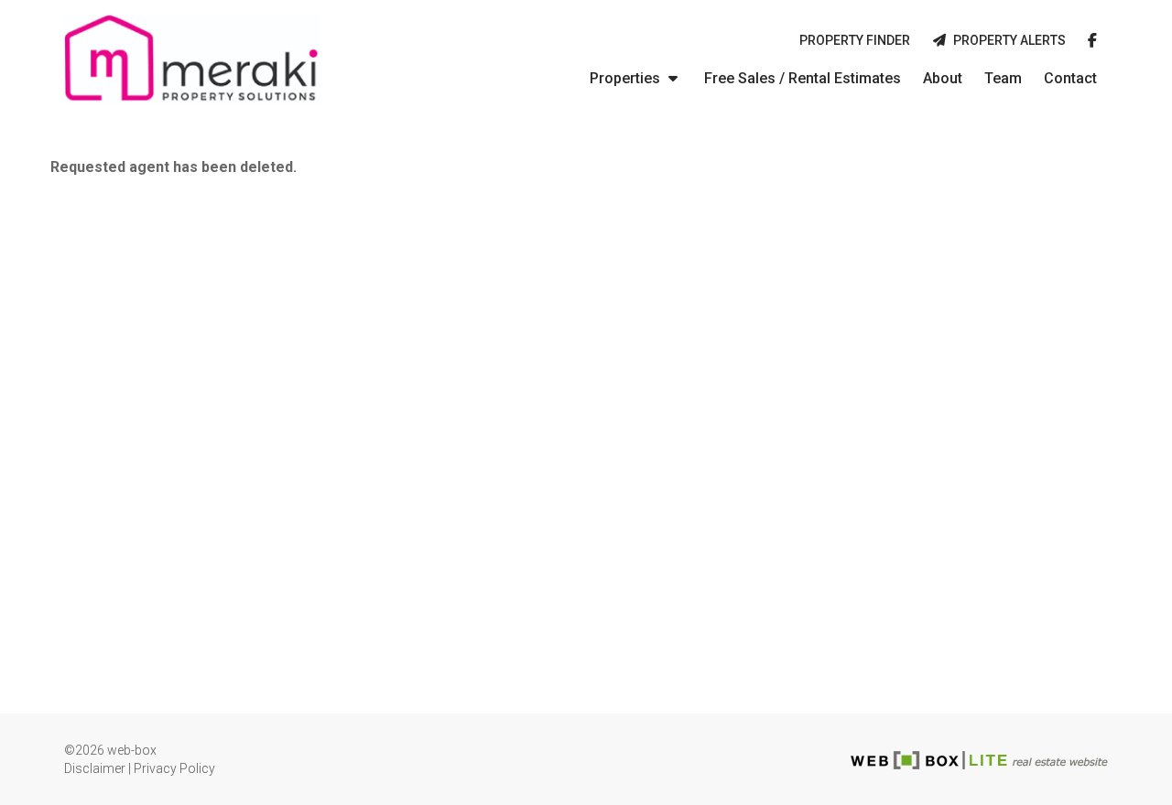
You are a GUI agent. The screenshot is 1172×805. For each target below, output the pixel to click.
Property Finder (854, 40)
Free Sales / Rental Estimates (802, 78)
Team (1003, 78)
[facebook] (1092, 41)
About (942, 78)
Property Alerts (1007, 40)
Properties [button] (627, 78)
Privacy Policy (174, 768)
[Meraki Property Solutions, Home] (192, 59)
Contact (1070, 78)
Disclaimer (94, 768)
